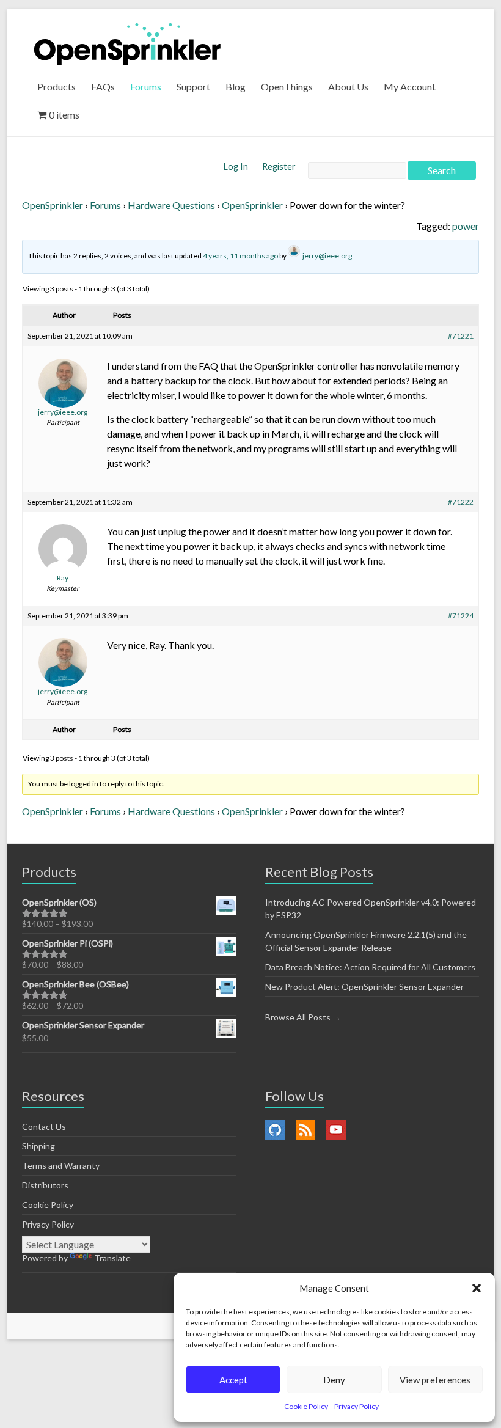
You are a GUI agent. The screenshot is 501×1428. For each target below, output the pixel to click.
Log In (237, 166)
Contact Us (44, 1126)
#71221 (461, 335)
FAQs (103, 86)
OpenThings (287, 86)
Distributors (45, 1185)
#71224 (461, 615)
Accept (233, 1379)
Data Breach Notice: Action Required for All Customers (370, 967)
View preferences (435, 1379)
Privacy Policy (356, 1406)
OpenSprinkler (52, 205)
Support (193, 86)
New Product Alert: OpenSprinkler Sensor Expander (364, 986)
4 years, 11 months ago (240, 255)
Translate (112, 1258)
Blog (235, 86)
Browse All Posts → (303, 1017)
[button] (476, 1288)
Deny (334, 1379)
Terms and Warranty (61, 1165)
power (465, 226)
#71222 (461, 502)
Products (56, 86)
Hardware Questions (171, 205)
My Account (410, 86)
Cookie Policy (306, 1406)
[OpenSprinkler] (127, 43)
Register (279, 166)
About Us (348, 86)
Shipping (38, 1146)
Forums (145, 86)
